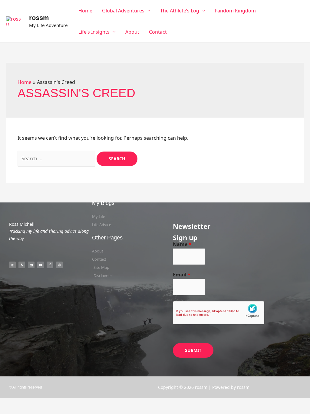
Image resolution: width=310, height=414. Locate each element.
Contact (158, 31)
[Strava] (21, 265)
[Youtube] (40, 265)
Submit (193, 350)
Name (182, 244)
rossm (39, 18)
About (132, 31)
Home (85, 10)
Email (181, 274)
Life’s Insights (94, 31)
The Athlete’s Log (179, 10)
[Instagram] (12, 265)
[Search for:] (57, 158)
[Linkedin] (31, 265)
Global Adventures (123, 10)
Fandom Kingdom (235, 10)
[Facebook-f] (50, 265)
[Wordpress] (59, 265)
